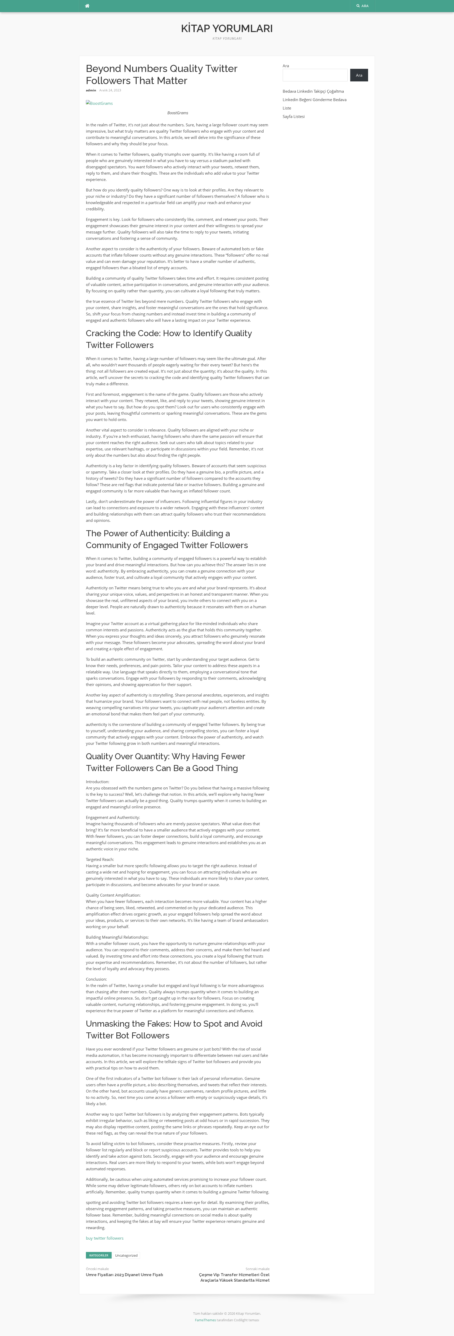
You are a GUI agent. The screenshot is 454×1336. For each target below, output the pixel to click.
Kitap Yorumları (227, 28)
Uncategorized (126, 1255)
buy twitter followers (104, 1238)
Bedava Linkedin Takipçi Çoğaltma (313, 91)
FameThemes (205, 1320)
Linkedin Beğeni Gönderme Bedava (315, 99)
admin (91, 90)
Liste (287, 108)
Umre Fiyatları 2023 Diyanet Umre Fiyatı (124, 1274)
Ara (286, 65)
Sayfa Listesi (294, 116)
